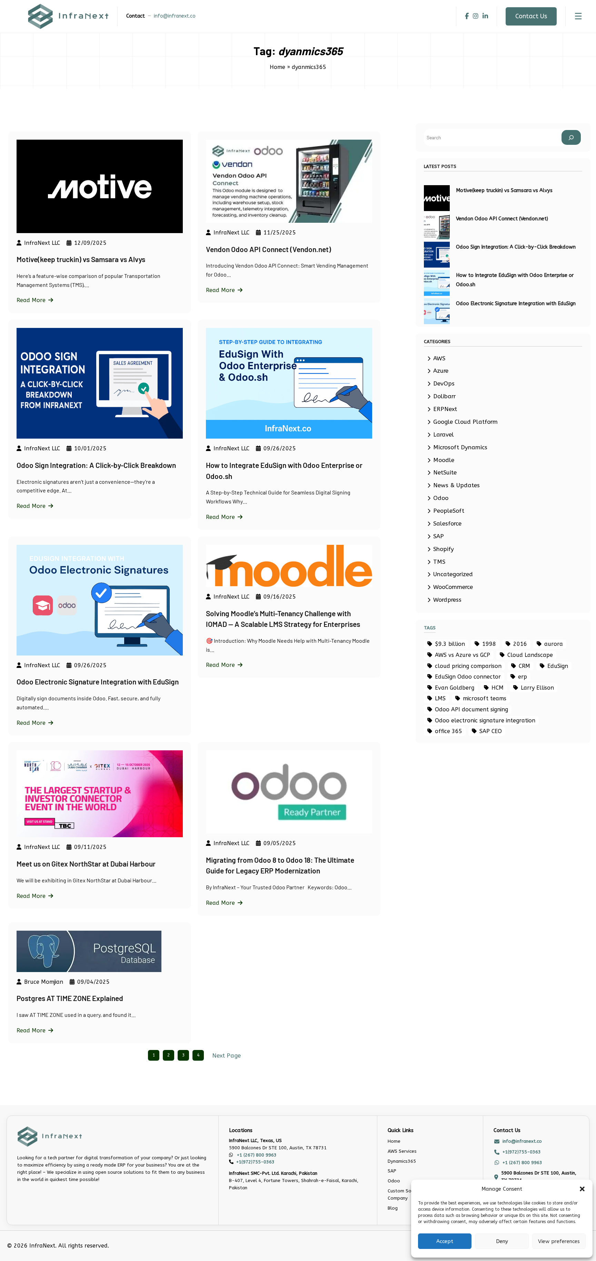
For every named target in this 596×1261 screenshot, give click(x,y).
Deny (502, 1241)
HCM (497, 687)
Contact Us (531, 16)
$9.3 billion (450, 644)
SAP (438, 536)
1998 (489, 644)
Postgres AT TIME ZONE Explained (70, 998)
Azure (440, 371)
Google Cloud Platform (465, 422)
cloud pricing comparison (468, 666)
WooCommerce (453, 587)
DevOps (444, 383)
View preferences (559, 1241)
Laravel (443, 434)
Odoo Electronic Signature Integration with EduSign (98, 681)
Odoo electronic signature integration (485, 720)
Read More (31, 300)
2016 (520, 644)
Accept (444, 1241)
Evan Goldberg (454, 687)
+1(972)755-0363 (255, 1161)
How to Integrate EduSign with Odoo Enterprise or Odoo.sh (284, 470)
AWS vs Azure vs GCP (462, 655)
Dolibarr (444, 396)
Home (277, 67)
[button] (582, 1188)
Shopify (443, 549)
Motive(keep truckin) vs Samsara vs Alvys (81, 259)
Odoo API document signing (471, 709)
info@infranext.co (175, 16)
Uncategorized (453, 574)
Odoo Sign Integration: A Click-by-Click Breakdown (96, 465)
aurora (553, 644)
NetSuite (445, 472)
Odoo (440, 498)
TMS (439, 562)
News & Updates (456, 485)
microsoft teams (484, 698)
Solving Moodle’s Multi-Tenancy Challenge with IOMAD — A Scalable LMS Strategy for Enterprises (283, 619)
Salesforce (447, 523)
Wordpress (447, 600)
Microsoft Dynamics (460, 447)
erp (522, 676)
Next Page (226, 1055)
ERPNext (445, 409)
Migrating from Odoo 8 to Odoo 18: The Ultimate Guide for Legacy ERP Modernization (280, 865)
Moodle (443, 460)
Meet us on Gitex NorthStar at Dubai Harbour (86, 863)
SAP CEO (490, 731)
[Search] (571, 137)
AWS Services (402, 1151)
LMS (440, 698)
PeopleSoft (448, 511)
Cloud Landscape (530, 655)
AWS (439, 358)
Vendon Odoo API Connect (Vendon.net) (268, 249)
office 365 (448, 731)
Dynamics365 (402, 1161)
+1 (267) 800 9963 (256, 1155)
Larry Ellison (537, 687)
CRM (524, 666)
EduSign (557, 666)
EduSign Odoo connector (468, 676)
